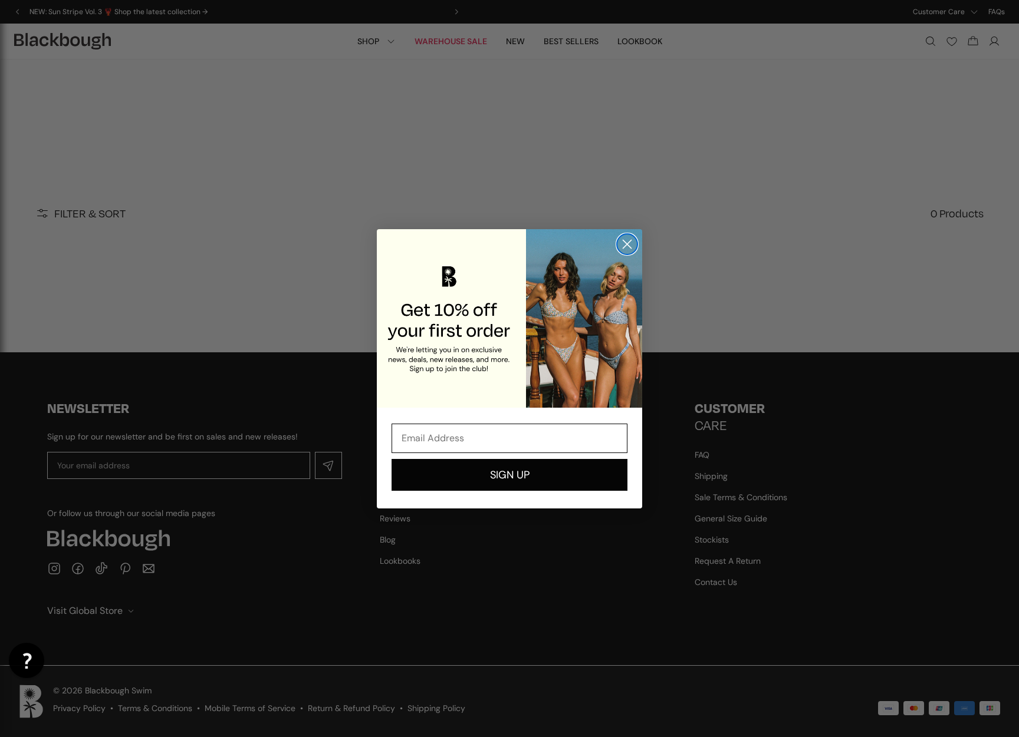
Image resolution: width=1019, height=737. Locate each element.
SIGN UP (510, 475)
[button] (26, 660)
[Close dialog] (627, 244)
